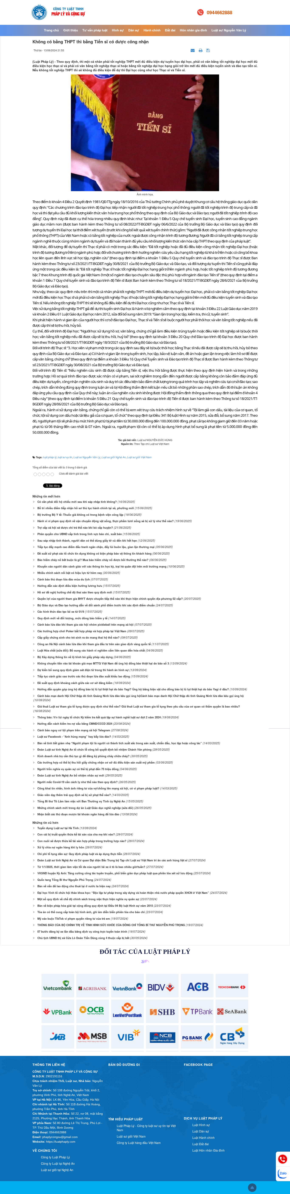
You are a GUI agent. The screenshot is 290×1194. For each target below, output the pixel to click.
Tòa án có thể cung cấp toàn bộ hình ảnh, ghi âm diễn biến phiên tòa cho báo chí (91, 912)
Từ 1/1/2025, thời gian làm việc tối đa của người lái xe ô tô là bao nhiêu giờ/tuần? (91, 867)
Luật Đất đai (200, 1144)
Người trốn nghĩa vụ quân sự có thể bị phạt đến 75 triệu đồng (78, 769)
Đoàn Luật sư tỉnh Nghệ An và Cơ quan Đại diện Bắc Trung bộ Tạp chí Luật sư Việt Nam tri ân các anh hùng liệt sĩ (112, 860)
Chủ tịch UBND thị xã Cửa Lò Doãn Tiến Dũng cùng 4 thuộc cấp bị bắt (83, 938)
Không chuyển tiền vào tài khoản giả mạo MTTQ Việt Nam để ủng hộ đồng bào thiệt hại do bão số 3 (103, 663)
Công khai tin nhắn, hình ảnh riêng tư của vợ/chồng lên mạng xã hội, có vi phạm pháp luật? (98, 788)
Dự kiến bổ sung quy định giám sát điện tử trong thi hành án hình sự (83, 670)
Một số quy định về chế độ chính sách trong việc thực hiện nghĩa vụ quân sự (88, 899)
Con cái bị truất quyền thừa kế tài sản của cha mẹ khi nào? (76, 834)
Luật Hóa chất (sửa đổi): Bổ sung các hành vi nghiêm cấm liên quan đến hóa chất (91, 650)
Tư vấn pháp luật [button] (94, 30)
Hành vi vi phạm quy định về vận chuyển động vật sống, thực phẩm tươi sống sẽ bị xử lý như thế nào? (105, 521)
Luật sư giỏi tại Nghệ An (57, 1170)
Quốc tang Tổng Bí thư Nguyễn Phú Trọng (65, 880)
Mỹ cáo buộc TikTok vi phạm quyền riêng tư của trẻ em (73, 919)
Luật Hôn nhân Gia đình (208, 1150)
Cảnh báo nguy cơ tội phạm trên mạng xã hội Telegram (73, 730)
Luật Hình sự (201, 1125)
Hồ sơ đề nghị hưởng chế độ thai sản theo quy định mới (74, 592)
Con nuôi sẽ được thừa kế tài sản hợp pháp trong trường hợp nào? (81, 841)
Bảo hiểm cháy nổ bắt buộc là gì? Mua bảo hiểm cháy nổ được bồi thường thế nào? (92, 560)
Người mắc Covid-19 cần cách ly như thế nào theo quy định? (77, 782)
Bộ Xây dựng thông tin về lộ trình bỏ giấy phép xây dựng (75, 657)
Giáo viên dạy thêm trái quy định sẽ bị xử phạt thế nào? (74, 795)
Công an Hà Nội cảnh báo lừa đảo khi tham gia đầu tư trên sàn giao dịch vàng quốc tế (94, 644)
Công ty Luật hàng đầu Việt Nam (139, 1143)
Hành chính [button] (152, 30)
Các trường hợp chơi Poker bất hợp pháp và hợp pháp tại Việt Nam (81, 631)
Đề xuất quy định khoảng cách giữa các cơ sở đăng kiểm (75, 683)
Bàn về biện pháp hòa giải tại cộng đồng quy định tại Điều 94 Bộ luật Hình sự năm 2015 (95, 906)
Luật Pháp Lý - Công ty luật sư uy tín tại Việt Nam (146, 1128)
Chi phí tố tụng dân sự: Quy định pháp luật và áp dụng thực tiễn (79, 854)
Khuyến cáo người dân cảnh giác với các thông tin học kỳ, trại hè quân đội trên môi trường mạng (101, 566)
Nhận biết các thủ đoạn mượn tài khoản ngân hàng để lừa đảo (78, 814)
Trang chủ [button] (51, 30)
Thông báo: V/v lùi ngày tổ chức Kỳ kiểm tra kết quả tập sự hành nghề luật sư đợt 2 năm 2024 (99, 717)
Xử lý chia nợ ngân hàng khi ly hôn (60, 847)
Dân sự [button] (133, 30)
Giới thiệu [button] (70, 30)
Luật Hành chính (203, 1137)
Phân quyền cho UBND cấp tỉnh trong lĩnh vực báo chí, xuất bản (79, 534)
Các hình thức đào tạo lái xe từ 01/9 (60, 612)
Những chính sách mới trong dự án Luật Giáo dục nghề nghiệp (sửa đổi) (85, 808)
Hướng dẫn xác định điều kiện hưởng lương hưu (69, 586)
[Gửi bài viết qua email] (193, 50)
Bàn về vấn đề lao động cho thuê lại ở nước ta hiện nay (74, 886)
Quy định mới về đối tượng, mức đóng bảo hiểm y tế (72, 618)
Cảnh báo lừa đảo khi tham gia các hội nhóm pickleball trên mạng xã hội (85, 624)
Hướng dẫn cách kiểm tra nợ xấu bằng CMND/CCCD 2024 (74, 724)
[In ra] (201, 50)
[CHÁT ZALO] (283, 1174)
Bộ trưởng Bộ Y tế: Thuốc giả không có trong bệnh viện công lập (80, 515)
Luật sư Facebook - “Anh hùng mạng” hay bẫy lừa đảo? (74, 736)
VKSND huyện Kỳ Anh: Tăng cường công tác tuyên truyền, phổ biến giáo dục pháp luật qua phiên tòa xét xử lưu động (115, 873)
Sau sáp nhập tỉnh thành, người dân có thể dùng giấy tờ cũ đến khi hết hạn (87, 540)
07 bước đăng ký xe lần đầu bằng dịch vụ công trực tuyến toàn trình (82, 931)
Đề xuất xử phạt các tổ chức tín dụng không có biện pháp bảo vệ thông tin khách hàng (94, 553)
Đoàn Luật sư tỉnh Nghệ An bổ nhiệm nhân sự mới (70, 775)
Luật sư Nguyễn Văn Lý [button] (228, 30)
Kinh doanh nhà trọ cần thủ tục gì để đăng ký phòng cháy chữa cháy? (83, 756)
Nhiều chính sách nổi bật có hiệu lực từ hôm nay (69, 573)
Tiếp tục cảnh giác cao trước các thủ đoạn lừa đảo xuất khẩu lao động (83, 676)
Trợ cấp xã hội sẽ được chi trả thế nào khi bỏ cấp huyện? (75, 528)
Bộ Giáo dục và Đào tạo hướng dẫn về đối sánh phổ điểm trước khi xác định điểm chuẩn (96, 605)
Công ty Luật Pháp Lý (55, 1157)
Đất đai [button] (170, 30)
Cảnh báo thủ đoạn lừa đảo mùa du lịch (63, 579)
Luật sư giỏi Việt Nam (131, 1136)
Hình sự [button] (118, 30)
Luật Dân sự (200, 1131)
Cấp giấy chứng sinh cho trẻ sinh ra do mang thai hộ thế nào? (78, 637)
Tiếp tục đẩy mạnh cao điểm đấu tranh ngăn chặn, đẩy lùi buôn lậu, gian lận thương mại (96, 547)
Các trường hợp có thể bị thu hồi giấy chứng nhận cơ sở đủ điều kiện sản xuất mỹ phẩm (96, 762)
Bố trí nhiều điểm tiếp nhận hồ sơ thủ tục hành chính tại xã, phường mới (85, 508)
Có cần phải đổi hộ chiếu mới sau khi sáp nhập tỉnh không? (77, 502)
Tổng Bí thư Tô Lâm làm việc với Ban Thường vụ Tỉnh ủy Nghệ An (81, 801)
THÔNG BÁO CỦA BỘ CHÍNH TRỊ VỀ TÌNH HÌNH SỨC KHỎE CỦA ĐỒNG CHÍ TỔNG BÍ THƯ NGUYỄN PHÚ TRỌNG (111, 925)
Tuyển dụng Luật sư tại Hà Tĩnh (58, 828)
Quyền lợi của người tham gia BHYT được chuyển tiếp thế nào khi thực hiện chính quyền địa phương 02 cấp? (110, 599)
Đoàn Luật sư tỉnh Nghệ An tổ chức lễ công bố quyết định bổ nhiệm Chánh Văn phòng (94, 749)
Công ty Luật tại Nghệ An (58, 1163)
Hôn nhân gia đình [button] (193, 30)
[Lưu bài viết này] (208, 50)
